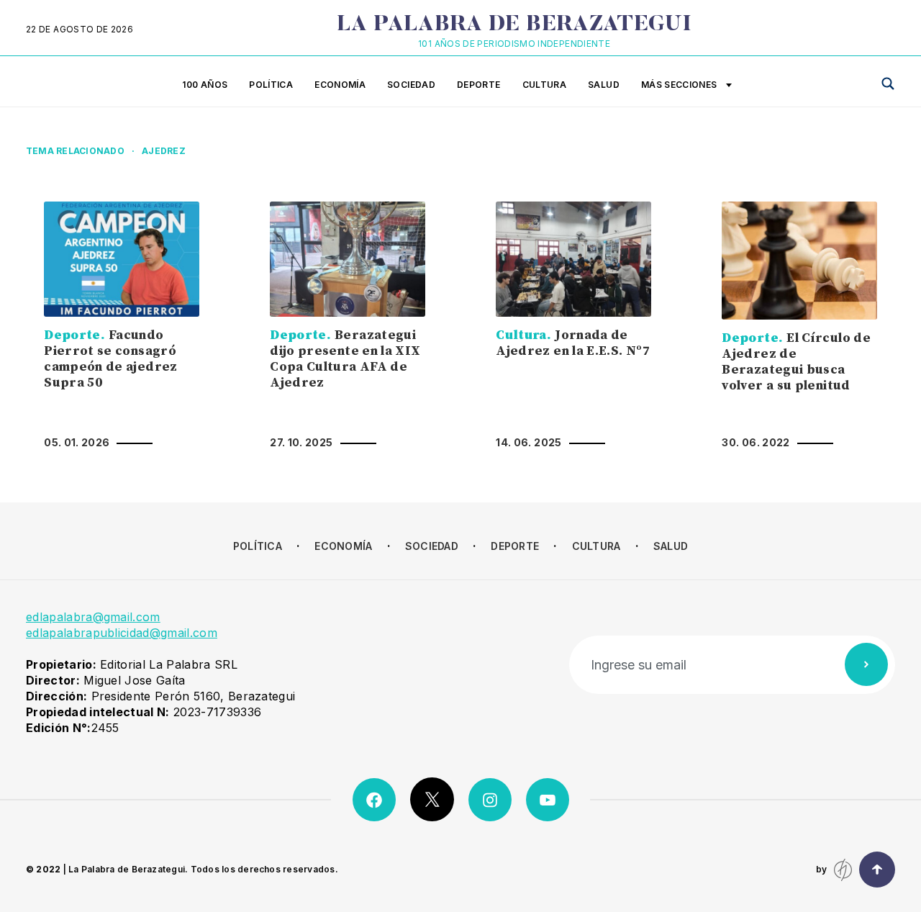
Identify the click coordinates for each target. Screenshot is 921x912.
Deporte (479, 84)
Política (271, 84)
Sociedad (411, 84)
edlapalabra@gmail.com (93, 617)
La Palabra (514, 25)
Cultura (544, 84)
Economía (340, 84)
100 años (204, 84)
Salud (604, 84)
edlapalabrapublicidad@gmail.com (121, 633)
